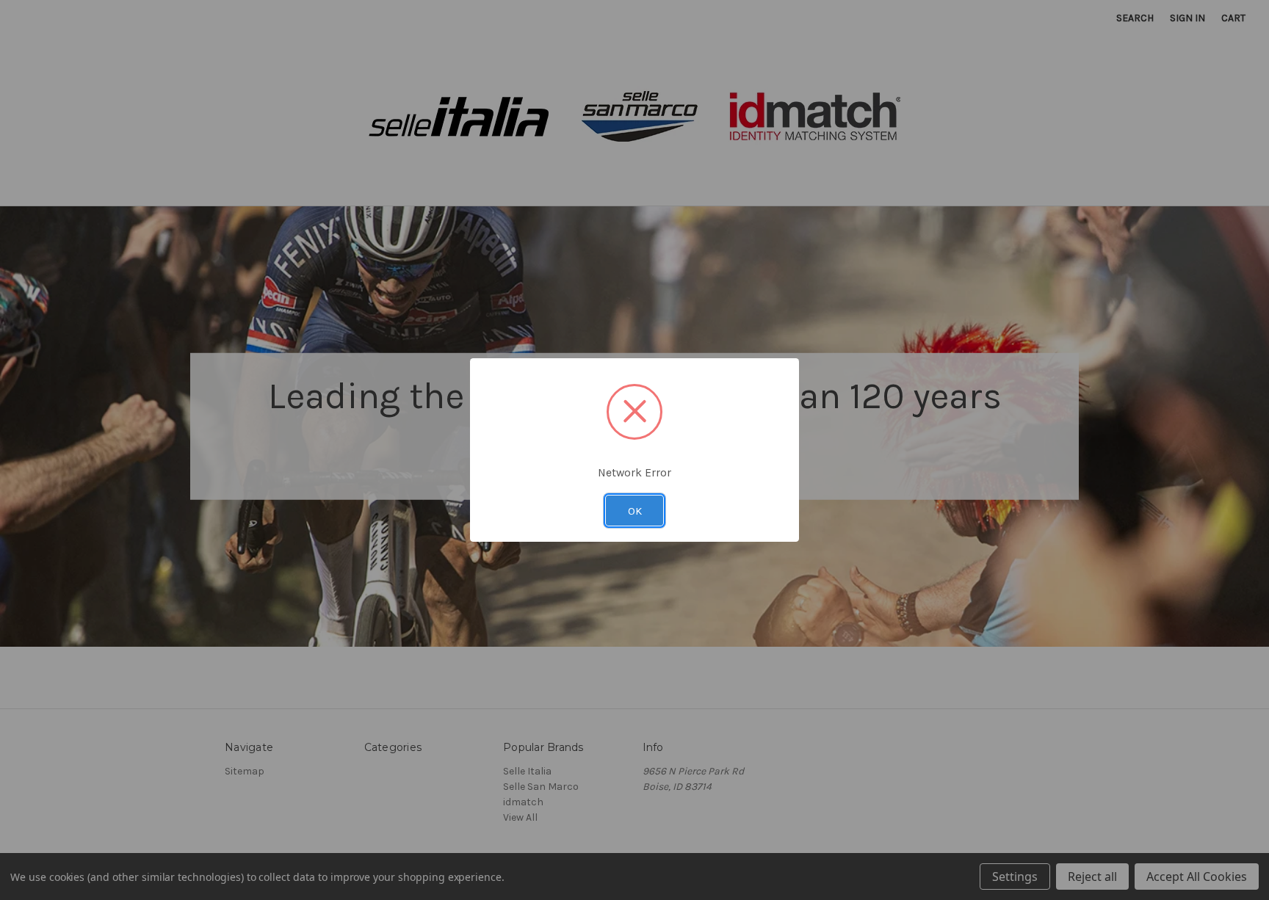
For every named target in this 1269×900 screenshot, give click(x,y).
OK (635, 511)
